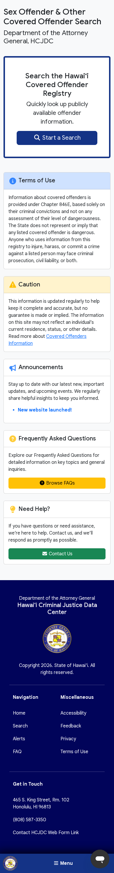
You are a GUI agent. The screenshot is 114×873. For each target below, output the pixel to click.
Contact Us (60, 554)
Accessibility (73, 713)
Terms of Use (74, 752)
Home (19, 713)
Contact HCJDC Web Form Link (46, 833)
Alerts (19, 739)
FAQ (17, 752)
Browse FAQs (60, 483)
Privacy (68, 739)
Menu (66, 863)
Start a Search (61, 137)
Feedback (71, 726)
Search (20, 726)
